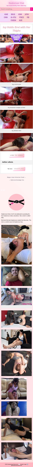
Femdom (13, 20)
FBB (28, 17)
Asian (20, 14)
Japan (27, 14)
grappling (19, 169)
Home (6, 14)
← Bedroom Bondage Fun (16, 180)
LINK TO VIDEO (16, 155)
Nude (20, 20)
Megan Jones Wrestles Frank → (16, 177)
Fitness (21, 17)
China (6, 17)
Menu (4, 190)
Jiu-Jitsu (13, 17)
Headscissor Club (16, 3)
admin (7, 34)
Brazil (13, 14)
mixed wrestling (25, 34)
